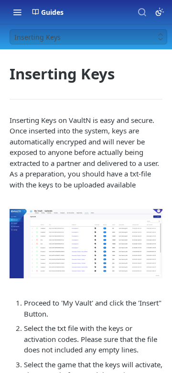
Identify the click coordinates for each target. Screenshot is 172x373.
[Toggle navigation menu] (17, 12)
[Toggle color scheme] (159, 12)
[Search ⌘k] (142, 12)
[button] (86, 243)
